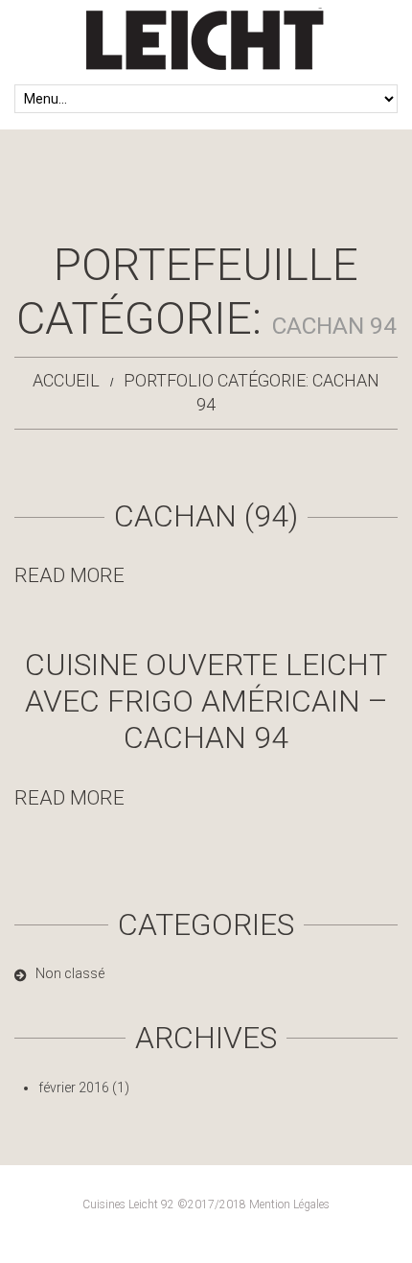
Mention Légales (289, 1204)
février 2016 (73, 1087)
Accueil (66, 380)
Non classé (69, 973)
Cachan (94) (206, 516)
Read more (69, 575)
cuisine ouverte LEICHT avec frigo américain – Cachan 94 (206, 701)
